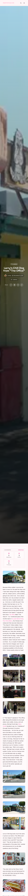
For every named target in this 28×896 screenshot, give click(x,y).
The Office (12, 614)
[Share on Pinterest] (14, 284)
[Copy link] (21, 284)
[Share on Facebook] (10, 284)
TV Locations (14, 264)
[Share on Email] (18, 284)
